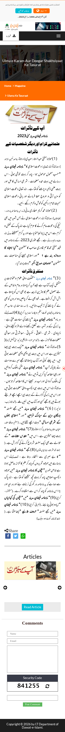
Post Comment (32, 704)
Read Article (32, 607)
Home (7, 85)
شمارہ (8, 36)
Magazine (20, 85)
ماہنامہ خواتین (23, 10)
